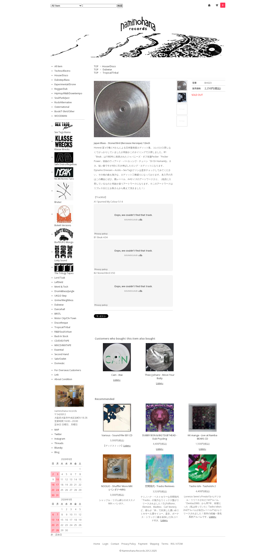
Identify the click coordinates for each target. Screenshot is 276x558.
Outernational (61, 106)
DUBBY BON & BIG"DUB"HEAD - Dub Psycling (159, 437)
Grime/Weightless (63, 300)
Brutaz (57, 202)
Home (97, 543)
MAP (56, 429)
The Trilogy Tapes (63, 273)
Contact (115, 543)
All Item (58, 66)
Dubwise (107, 69)
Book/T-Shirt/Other (64, 111)
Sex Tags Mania (62, 132)
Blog (56, 452)
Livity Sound (60, 260)
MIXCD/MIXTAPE (62, 345)
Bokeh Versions (62, 225)
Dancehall (59, 309)
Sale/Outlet (60, 358)
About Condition (63, 379)
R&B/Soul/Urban (63, 331)
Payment (142, 543)
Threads (58, 443)
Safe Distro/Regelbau (65, 164)
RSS (172, 543)
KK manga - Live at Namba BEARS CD (202, 437)
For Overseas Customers (67, 370)
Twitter (58, 434)
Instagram (59, 438)
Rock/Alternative (63, 102)
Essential (59, 349)
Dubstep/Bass (61, 79)
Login (105, 543)
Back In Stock (61, 336)
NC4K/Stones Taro (64, 178)
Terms (164, 543)
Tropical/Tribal (110, 72)
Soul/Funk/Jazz (61, 97)
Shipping (154, 543)
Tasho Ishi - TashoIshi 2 (202, 486)
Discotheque (61, 322)
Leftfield (58, 282)
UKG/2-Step (60, 295)
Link (56, 374)
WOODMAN (60, 115)
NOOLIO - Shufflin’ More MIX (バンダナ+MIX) (117, 487)
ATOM (179, 543)
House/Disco (109, 66)
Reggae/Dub (61, 88)
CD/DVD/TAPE (61, 340)
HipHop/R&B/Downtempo (68, 93)
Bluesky (58, 447)
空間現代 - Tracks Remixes (159, 486)
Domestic (59, 363)
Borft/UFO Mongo (63, 242)
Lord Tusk (59, 277)
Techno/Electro (62, 70)
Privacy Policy (128, 543)
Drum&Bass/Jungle (64, 291)
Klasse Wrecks (61, 149)
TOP (96, 66)
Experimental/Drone (65, 84)
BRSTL (57, 313)
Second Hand (61, 354)
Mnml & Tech (61, 286)
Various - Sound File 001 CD (117, 435)
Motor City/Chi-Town (65, 318)
